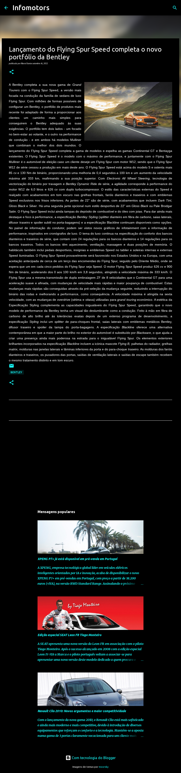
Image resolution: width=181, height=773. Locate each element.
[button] (11, 72)
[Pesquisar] (55, 7)
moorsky (104, 767)
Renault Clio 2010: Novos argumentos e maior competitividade (82, 711)
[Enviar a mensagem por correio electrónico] (11, 367)
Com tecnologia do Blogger (93, 758)
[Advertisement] (90, 465)
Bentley (16, 372)
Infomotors (30, 7)
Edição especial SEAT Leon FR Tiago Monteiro (69, 635)
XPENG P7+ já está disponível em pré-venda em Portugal (77, 559)
